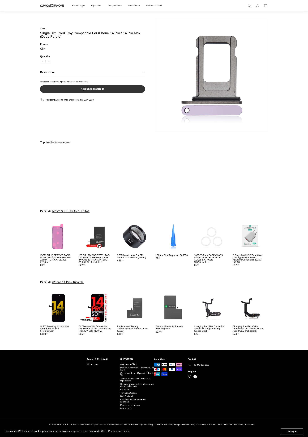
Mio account (92, 364)
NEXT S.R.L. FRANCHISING (71, 211)
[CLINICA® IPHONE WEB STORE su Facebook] (195, 376)
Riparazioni (96, 5)
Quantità (45, 56)
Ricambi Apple (78, 5)
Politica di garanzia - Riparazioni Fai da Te (137, 368)
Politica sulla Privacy (130, 405)
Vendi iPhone (134, 5)
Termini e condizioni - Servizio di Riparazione (135, 379)
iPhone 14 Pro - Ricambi (68, 282)
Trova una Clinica (128, 393)
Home (42, 29)
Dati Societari (126, 396)
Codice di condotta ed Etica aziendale (133, 400)
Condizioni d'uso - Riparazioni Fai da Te (137, 374)
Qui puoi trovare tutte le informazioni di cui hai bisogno (137, 385)
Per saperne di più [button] (118, 431)
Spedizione (65, 82)
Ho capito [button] (292, 431)
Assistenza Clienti (154, 5)
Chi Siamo (125, 389)
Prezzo (44, 44)
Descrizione (47, 72)
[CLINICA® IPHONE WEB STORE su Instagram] (189, 376)
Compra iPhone (115, 5)
